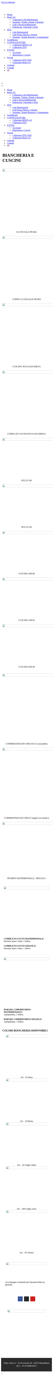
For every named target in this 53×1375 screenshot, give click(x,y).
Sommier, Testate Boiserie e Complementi (30, 32)
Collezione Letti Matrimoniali (25, 15)
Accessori (17, 47)
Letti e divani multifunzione (24, 19)
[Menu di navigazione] (2, 73)
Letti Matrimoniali (20, 27)
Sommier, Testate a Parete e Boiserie (28, 17)
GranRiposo (12, 35)
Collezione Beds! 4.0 (22, 57)
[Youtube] (32, 1288)
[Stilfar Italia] (8, 5)
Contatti (10, 63)
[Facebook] (20, 1288)
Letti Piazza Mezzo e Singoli (25, 30)
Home (9, 9)
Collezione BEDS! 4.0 (22, 40)
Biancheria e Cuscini (21, 50)
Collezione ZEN (20, 42)
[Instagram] (26, 1288)
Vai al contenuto (8, 2)
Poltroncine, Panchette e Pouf (25, 22)
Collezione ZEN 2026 (22, 55)
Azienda (10, 60)
